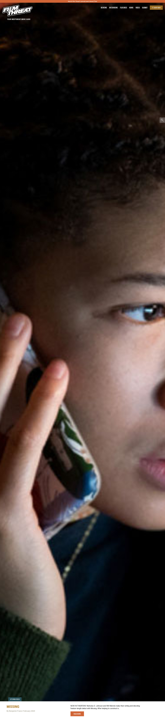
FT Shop (156, 7)
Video (138, 8)
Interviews (113, 8)
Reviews (104, 8)
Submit (145, 8)
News (131, 8)
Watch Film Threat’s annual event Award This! (82, 1)
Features (123, 8)
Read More (77, 714)
